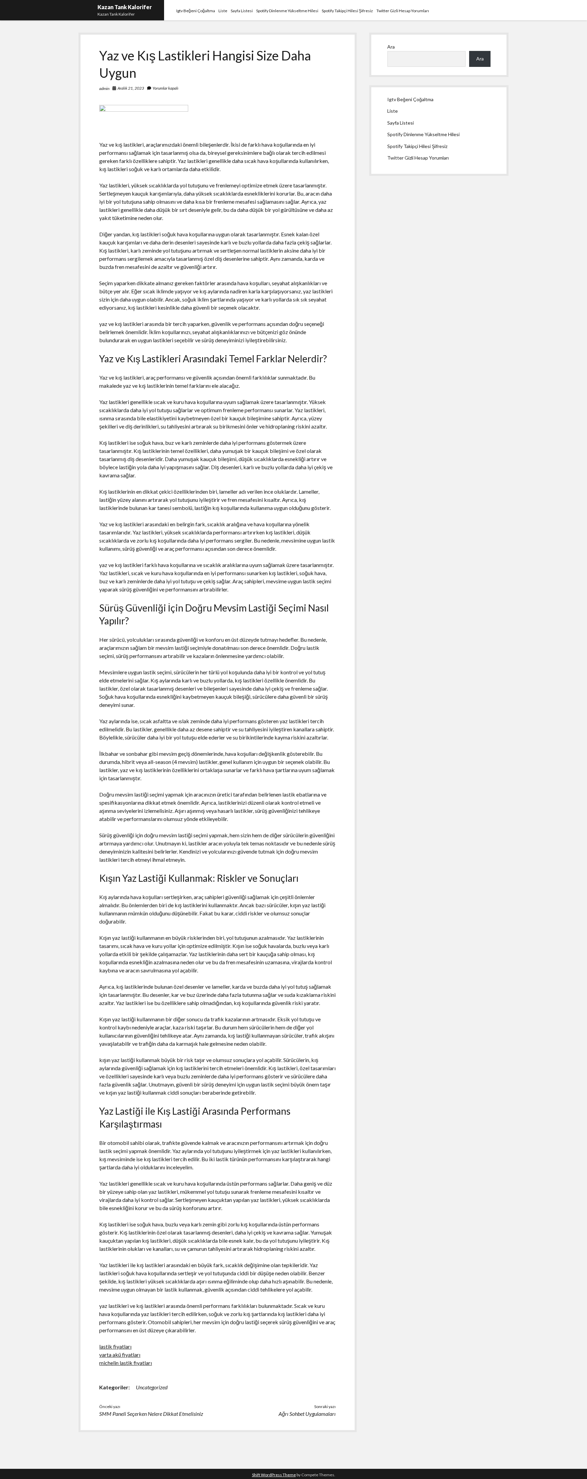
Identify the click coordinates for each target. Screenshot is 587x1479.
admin (104, 88)
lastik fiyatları (115, 1346)
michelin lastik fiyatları (125, 1362)
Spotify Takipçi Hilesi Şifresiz (347, 10)
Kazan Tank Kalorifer (124, 7)
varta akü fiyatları (119, 1354)
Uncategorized (151, 1387)
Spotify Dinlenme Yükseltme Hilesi (287, 10)
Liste (222, 10)
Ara (391, 47)
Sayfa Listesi (242, 10)
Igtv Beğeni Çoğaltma (195, 10)
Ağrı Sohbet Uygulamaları (307, 1413)
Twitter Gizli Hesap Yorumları (402, 10)
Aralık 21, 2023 (131, 88)
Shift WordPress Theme (274, 1474)
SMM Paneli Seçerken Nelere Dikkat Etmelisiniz (151, 1413)
